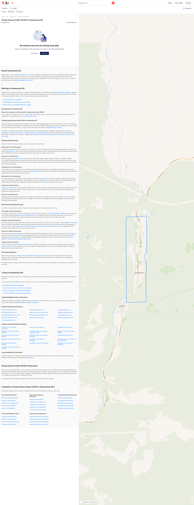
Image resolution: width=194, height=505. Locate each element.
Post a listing (179, 3)
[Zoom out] (191, 500)
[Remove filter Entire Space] (14, 12)
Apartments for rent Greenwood (9, 397)
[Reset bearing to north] (191, 502)
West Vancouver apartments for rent (39, 315)
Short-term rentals (17, 235)
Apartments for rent (12, 151)
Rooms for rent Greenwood (8, 408)
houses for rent (17, 158)
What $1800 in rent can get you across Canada (16, 102)
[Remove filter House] (6, 12)
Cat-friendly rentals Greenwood (65, 408)
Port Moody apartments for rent (9, 317)
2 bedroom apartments (15, 132)
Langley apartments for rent (65, 315)
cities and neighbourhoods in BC (23, 80)
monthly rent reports (31, 116)
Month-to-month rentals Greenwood (10, 421)
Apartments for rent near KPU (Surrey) (39, 343)
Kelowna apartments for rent (37, 317)
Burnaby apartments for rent (37, 309)
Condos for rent (6, 187)
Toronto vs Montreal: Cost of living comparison (16, 293)
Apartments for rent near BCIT (65, 327)
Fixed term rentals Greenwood (9, 424)
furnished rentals (38, 134)
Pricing (170, 3)
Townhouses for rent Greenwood (10, 403)
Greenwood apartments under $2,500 (39, 424)
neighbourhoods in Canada (53, 127)
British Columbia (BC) (21, 74)
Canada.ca (30, 357)
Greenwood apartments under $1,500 (39, 419)
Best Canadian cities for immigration (13, 285)
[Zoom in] (191, 498)
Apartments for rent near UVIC (65, 335)
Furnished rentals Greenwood (65, 397)
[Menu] (188, 3)
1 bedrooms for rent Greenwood (37, 402)
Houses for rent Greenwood (8, 405)
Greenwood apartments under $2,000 (39, 421)
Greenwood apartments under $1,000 (39, 416)
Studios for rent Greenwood (36, 399)
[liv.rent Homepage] (5, 3)
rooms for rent (6, 246)
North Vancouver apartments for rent (39, 312)
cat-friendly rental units (29, 215)
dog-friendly (15, 215)
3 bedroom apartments (29, 132)
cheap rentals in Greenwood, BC (22, 244)
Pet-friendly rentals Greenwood (65, 403)
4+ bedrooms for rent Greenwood (38, 409)
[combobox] (78, 3)
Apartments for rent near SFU (37, 327)
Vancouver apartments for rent (9, 309)
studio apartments (42, 132)
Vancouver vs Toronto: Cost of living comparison (17, 288)
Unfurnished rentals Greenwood (65, 400)
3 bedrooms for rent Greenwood (38, 407)
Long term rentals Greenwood (9, 416)
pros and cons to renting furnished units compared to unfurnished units (38, 226)
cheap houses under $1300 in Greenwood (29, 255)
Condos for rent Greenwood (8, 400)
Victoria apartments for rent (8, 320)
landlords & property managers (62, 92)
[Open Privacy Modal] (12, 3)
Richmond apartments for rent (9, 312)
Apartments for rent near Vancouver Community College (39, 332)
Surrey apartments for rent (64, 309)
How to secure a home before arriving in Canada (17, 104)
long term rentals (64, 134)
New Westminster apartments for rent (11, 315)
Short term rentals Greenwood (9, 419)
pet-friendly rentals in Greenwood (58, 213)
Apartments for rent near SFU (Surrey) (11, 339)
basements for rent (45, 178)
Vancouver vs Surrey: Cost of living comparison (17, 290)
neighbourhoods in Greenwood (29, 302)
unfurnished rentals (51, 134)
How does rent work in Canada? (12, 99)
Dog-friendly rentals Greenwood (66, 405)
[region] (136, 259)
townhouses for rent (34, 171)
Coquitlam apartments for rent (65, 312)
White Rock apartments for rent (65, 317)
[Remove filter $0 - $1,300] (23, 12)
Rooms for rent (64, 196)
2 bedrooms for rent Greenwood (38, 404)
